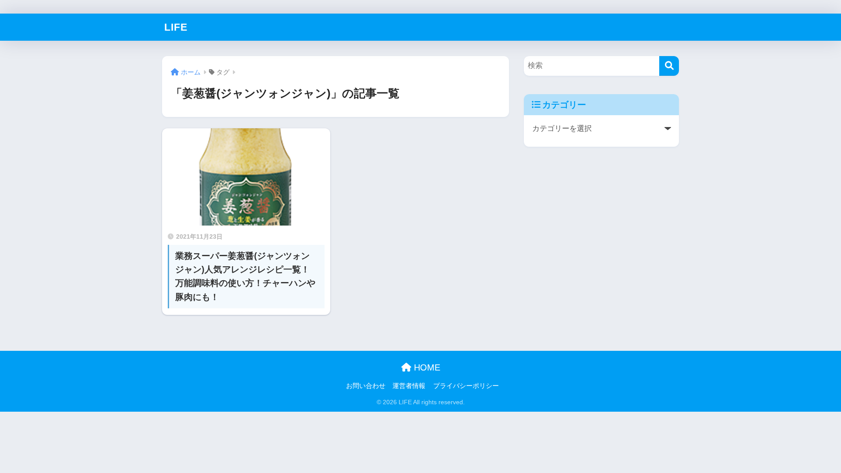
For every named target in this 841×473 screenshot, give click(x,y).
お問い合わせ (365, 385)
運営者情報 (408, 385)
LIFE (175, 27)
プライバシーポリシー (466, 385)
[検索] (669, 66)
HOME (425, 367)
